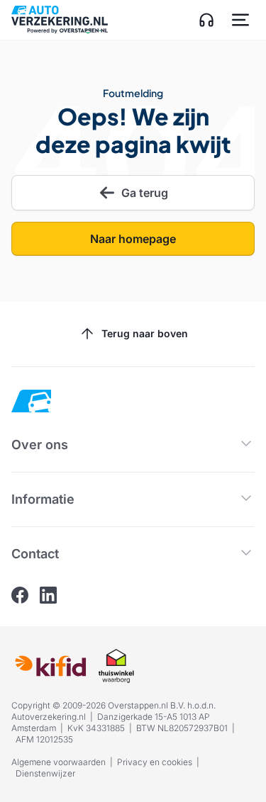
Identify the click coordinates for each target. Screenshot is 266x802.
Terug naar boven (144, 333)
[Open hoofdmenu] (240, 20)
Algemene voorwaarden (58, 762)
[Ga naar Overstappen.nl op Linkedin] (48, 595)
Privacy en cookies (154, 762)
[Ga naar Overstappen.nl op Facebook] (19, 595)
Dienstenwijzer (45, 773)
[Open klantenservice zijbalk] (206, 20)
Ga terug (144, 193)
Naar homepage (133, 239)
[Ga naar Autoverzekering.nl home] (59, 20)
